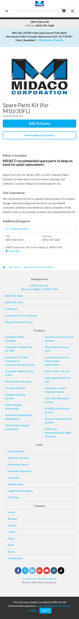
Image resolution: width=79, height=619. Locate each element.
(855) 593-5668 (14, 295)
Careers (12, 525)
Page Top (51, 578)
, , (39, 287)
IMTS (11, 545)
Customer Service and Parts (21, 315)
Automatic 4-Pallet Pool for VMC (18, 349)
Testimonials (15, 558)
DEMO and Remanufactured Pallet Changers (58, 432)
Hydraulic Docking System (15, 396)
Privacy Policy (30, 578)
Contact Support (19, 228)
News (11, 551)
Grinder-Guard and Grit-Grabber (58, 420)
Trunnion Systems (15, 388)
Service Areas (16, 484)
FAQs (11, 538)
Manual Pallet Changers (18, 381)
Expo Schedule (16, 451)
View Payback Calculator (39, 135)
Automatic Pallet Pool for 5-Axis (19, 373)
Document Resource (19, 471)
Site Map (42, 578)
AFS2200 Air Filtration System (57, 410)
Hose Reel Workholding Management (18, 417)
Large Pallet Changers (20, 490)
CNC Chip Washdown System (57, 400)
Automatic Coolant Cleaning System (56, 389)
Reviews (12, 518)
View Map (14, 250)
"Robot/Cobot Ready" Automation (17, 427)
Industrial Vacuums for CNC (58, 379)
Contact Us (11, 308)
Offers (11, 531)
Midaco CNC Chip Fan (57, 371)
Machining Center (18, 464)
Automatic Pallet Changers (14, 338)
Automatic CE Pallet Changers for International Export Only (19, 361)
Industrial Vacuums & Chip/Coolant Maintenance (57, 361)
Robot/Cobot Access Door (57, 349)
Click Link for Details (50, 40)
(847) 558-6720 (14, 302)
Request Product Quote (19, 322)
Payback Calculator (19, 457)
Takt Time (13, 497)
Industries (14, 477)
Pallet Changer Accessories (13, 406)
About (11, 512)
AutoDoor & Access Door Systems (59, 338)
